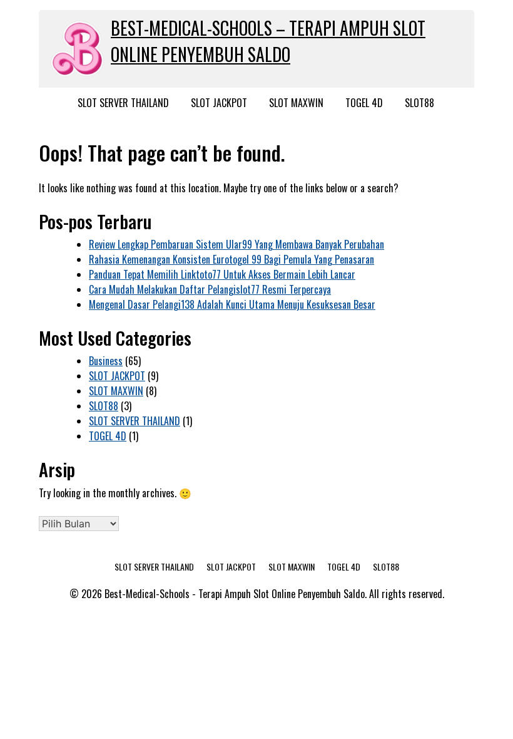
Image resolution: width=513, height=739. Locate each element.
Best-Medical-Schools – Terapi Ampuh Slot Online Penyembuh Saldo (268, 41)
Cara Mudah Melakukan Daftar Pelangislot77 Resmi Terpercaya (210, 289)
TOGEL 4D (364, 102)
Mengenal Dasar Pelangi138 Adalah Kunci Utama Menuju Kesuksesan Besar (232, 304)
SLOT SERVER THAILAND (123, 102)
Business (106, 360)
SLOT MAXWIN (296, 102)
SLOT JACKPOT (219, 102)
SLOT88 (419, 102)
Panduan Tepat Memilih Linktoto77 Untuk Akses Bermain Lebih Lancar (222, 274)
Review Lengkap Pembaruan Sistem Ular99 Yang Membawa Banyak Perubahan (236, 244)
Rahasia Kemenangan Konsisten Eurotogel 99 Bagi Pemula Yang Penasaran (231, 259)
